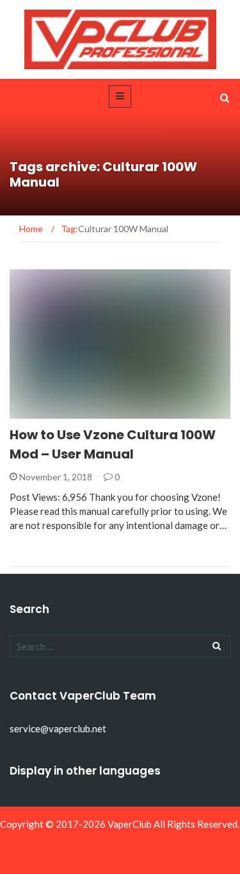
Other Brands (59, 411)
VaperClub (130, 824)
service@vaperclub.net (58, 728)
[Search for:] (120, 646)
